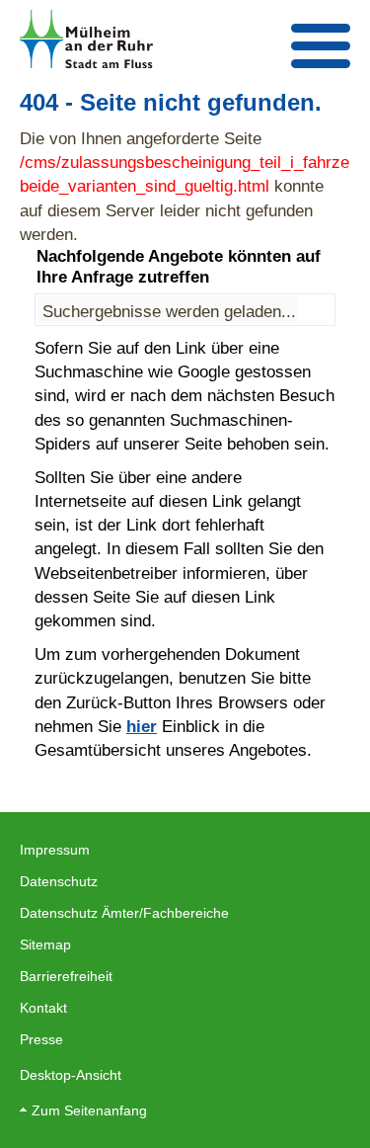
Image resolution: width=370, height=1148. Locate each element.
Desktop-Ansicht (70, 1075)
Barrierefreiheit (66, 976)
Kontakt (43, 1008)
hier (141, 726)
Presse (41, 1039)
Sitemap (45, 944)
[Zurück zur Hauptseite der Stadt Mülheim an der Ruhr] (86, 39)
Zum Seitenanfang (89, 1110)
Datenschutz (59, 881)
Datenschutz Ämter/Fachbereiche (124, 913)
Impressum (55, 850)
